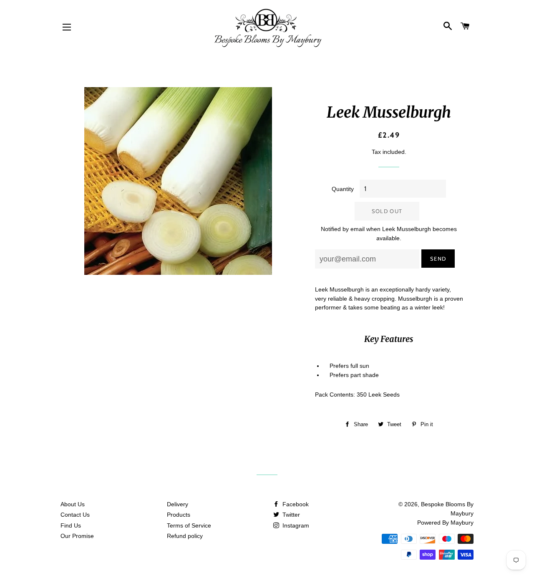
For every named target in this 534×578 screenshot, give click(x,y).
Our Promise (77, 536)
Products (178, 514)
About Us (72, 504)
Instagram (295, 525)
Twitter (290, 514)
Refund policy (185, 536)
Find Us (70, 525)
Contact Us (75, 514)
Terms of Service (189, 525)
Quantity (343, 189)
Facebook (295, 504)
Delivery (177, 504)
